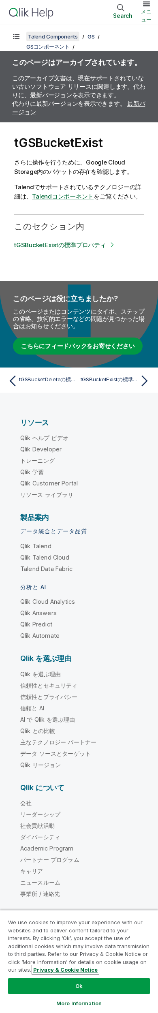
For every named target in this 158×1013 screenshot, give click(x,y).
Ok (79, 986)
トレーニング (37, 460)
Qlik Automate (40, 635)
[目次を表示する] (16, 36)
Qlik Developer (41, 449)
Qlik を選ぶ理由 (40, 674)
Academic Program (47, 848)
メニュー (146, 15)
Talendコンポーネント (63, 196)
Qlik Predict (36, 624)
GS (91, 36)
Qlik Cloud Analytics (47, 601)
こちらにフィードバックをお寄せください (78, 346)
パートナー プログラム (49, 859)
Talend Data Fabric (46, 568)
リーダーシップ (40, 814)
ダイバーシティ (40, 836)
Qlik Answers (38, 612)
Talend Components (53, 36)
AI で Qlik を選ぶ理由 (47, 719)
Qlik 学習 (32, 471)
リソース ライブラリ (47, 494)
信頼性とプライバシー (49, 696)
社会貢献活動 (37, 825)
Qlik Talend (35, 546)
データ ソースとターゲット (55, 753)
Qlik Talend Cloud (44, 557)
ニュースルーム (40, 882)
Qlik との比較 (37, 730)
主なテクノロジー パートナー (58, 742)
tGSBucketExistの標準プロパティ (60, 245)
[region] (79, 961)
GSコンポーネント (48, 46)
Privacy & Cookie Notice (65, 969)
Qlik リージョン (40, 764)
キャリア (31, 871)
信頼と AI (32, 708)
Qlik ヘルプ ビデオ (44, 437)
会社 (26, 802)
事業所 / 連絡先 (40, 893)
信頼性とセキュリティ (49, 685)
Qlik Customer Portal (49, 483)
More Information (79, 1003)
